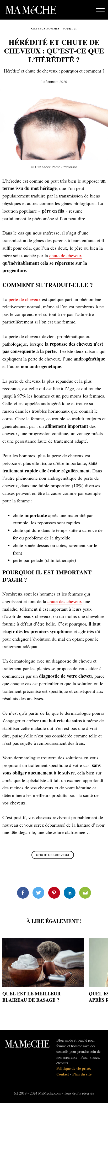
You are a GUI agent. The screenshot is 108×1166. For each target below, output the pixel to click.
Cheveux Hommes (45, 28)
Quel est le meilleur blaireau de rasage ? (31, 996)
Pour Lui (70, 28)
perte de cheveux (25, 299)
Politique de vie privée (73, 1068)
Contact (62, 1074)
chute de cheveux (65, 255)
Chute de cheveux (52, 855)
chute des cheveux (64, 601)
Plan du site (81, 1074)
